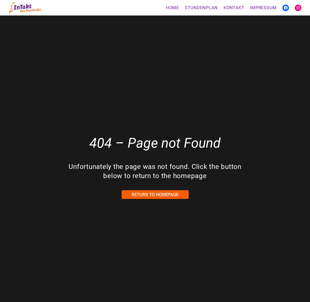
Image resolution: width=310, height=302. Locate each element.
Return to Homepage (155, 194)
